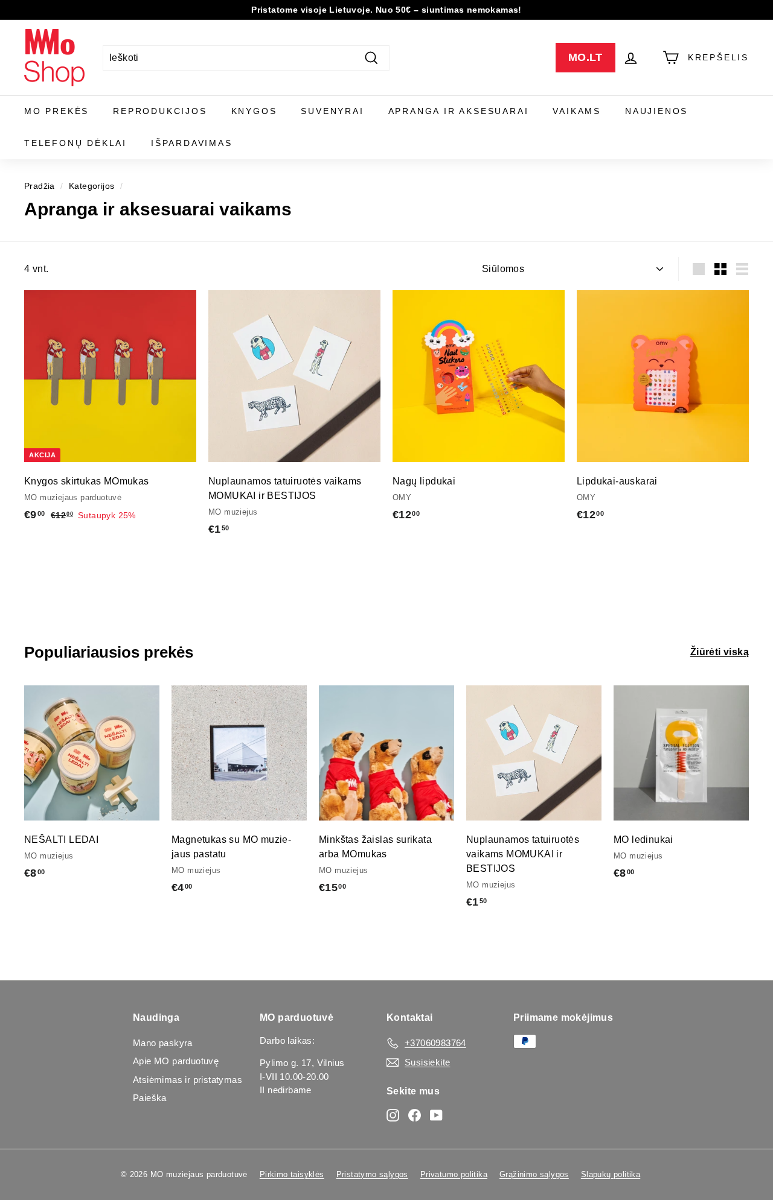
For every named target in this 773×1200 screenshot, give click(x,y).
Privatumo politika (453, 1174)
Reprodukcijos (160, 111)
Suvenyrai (332, 111)
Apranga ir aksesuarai (458, 111)
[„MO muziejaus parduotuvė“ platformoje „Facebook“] (414, 1115)
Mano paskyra (163, 1043)
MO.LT (585, 57)
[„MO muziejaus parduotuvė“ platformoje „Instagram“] (392, 1115)
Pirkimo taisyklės (292, 1174)
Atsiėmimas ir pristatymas (187, 1080)
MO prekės (56, 111)
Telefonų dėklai (75, 143)
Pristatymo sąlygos (372, 1174)
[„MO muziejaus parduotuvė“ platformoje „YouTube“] (436, 1115)
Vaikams (577, 111)
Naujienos (656, 111)
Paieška (150, 1098)
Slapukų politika (610, 1174)
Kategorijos (91, 186)
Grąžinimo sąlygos (534, 1174)
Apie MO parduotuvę (176, 1061)
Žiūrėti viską (719, 652)
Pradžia (39, 186)
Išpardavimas (192, 143)
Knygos (254, 111)
